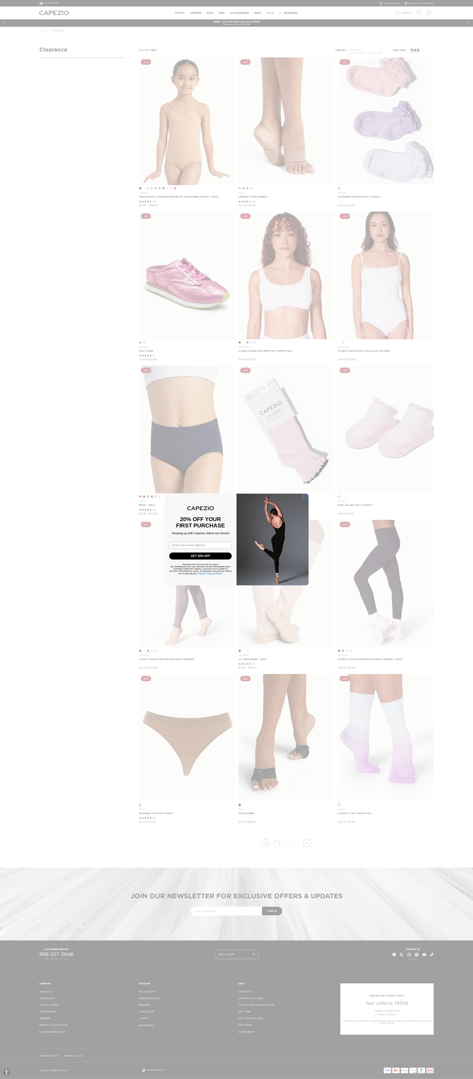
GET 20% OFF (200, 555)
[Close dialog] (305, 497)
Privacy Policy (205, 573)
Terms (218, 573)
